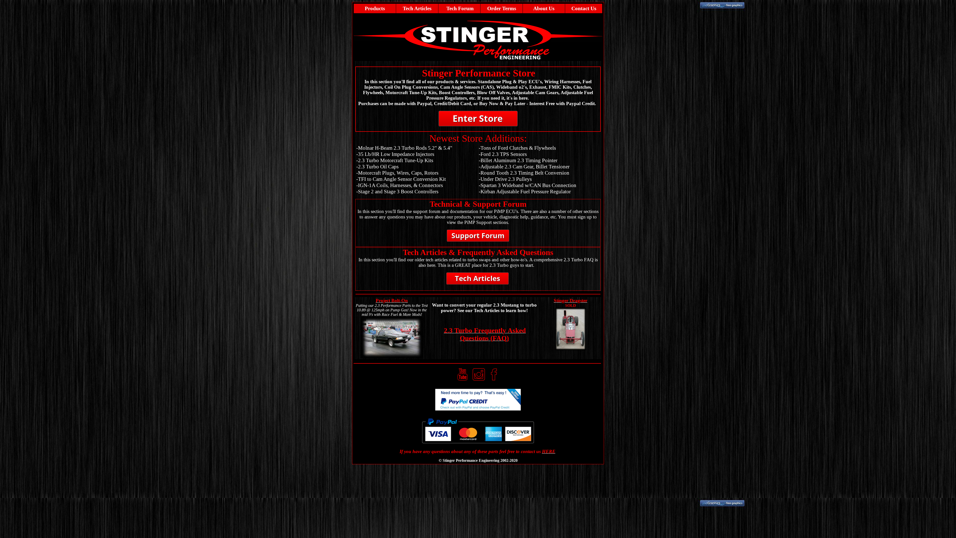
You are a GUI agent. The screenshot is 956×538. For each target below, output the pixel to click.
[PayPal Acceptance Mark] (478, 442)
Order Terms (501, 8)
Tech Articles (417, 8)
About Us (543, 8)
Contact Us (583, 8)
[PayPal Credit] (478, 409)
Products (375, 8)
